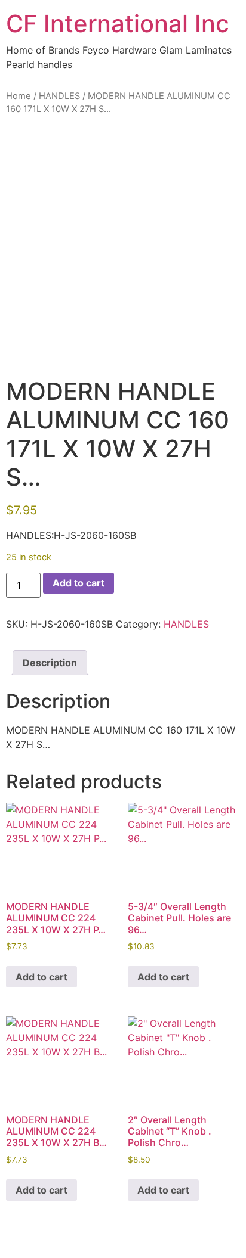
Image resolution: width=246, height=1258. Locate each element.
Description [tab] (50, 663)
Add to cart (78, 583)
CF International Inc (117, 23)
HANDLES (59, 96)
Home (18, 96)
